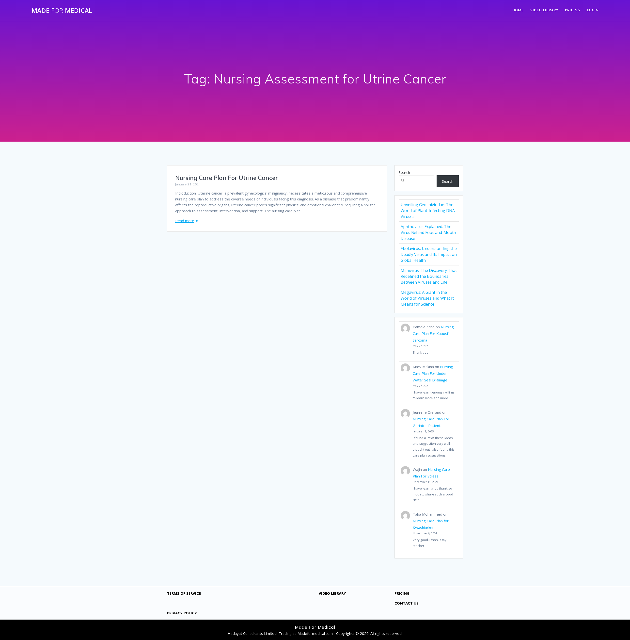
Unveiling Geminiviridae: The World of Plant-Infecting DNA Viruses (428, 210)
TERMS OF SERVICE (184, 593)
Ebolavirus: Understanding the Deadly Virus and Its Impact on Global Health (429, 254)
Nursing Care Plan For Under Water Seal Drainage (433, 373)
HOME (518, 10)
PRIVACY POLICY (182, 612)
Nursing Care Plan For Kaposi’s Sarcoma (433, 333)
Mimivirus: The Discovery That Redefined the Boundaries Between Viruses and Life (429, 276)
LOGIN (593, 10)
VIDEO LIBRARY (544, 10)
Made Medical (62, 10)
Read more (184, 220)
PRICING (572, 10)
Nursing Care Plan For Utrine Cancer (226, 177)
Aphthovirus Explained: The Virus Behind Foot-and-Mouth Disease (428, 232)
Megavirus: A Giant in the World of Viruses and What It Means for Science (427, 298)
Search (404, 172)
